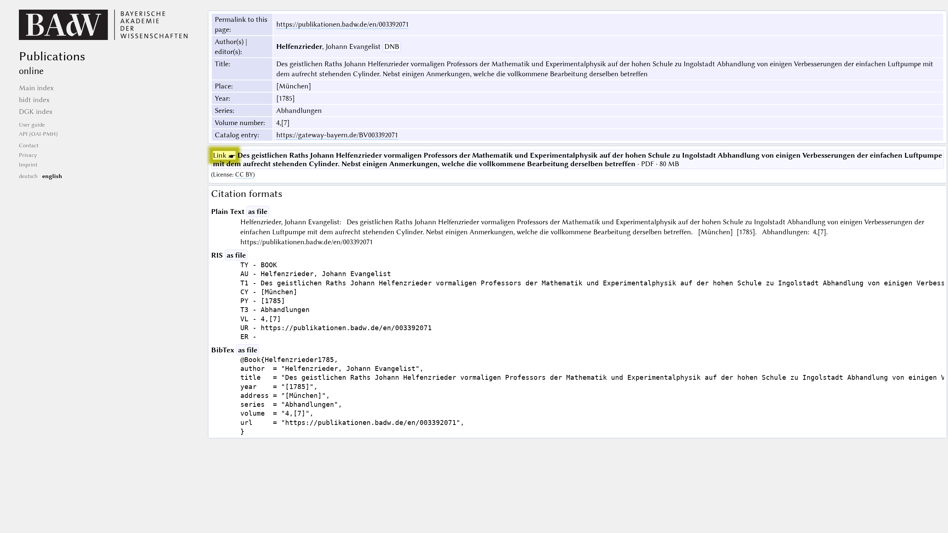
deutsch (28, 176)
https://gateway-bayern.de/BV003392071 (337, 135)
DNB (391, 46)
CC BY (244, 174)
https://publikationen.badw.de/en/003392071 (342, 24)
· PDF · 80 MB (577, 159)
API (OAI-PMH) (38, 134)
